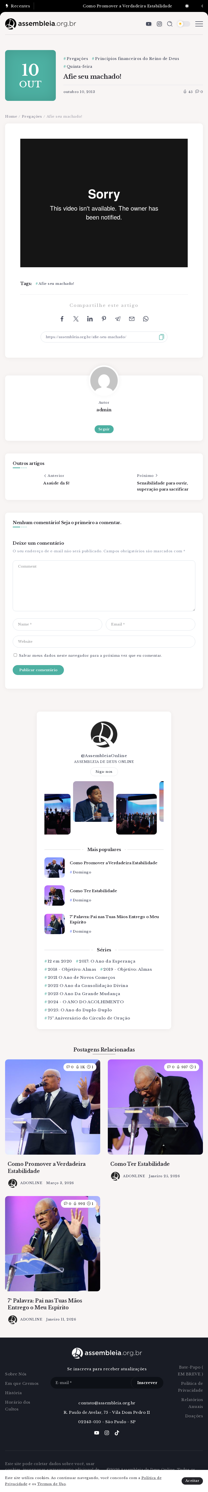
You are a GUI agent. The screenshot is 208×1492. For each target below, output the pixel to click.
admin (104, 410)
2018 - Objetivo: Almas (72, 969)
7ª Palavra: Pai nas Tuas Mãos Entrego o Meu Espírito (114, 919)
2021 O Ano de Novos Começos (81, 977)
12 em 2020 (60, 961)
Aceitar (192, 1481)
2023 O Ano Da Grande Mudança (84, 993)
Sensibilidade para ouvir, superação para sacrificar (162, 486)
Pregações (32, 116)
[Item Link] (54, 867)
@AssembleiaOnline (104, 755)
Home (11, 116)
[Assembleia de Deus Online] (40, 23)
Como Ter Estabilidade (93, 890)
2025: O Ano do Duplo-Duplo (80, 1010)
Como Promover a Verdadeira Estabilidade (109, 6)
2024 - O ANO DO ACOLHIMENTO (86, 1001)
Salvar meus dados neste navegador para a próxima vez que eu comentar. (90, 655)
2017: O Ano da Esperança (107, 961)
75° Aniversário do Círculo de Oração (89, 1018)
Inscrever (147, 1382)
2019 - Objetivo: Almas (127, 969)
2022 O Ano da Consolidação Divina (88, 985)
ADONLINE (31, 1183)
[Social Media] (148, 24)
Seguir (104, 429)
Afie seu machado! (56, 283)
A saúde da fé (56, 483)
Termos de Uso (51, 1484)
